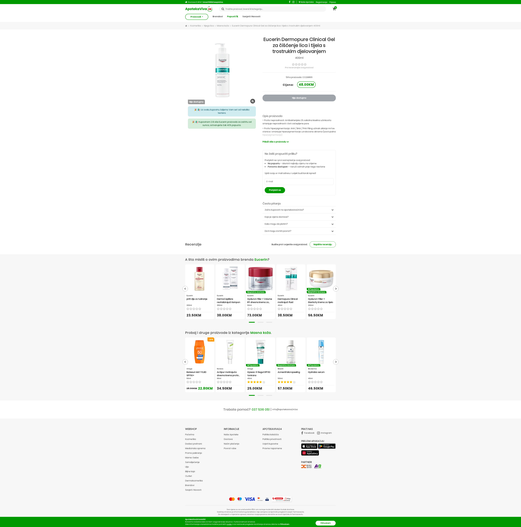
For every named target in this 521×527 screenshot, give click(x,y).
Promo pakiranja (193, 453)
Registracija (321, 2)
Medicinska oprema (195, 448)
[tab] (251, 322)
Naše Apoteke (307, 2)
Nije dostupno (299, 97)
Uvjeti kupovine (270, 443)
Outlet (188, 476)
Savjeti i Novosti (251, 16)
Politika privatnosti (272, 439)
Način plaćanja (231, 443)
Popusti (231, 16)
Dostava (228, 439)
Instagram (326, 432)
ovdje (229, 524)
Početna (189, 434)
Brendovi (218, 16)
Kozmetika (190, 439)
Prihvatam (326, 523)
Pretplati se (275, 190)
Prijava (332, 2)
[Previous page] (185, 288)
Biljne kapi (190, 471)
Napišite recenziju (323, 244)
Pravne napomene (272, 448)
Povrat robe (230, 448)
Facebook (309, 432)
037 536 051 (261, 409)
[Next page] (336, 288)
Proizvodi (195, 16)
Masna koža (260, 332)
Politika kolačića (271, 434)
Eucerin (261, 259)
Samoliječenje (192, 462)
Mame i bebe (192, 457)
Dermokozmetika (194, 480)
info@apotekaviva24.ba (285, 409)
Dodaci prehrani (193, 443)
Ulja (187, 466)
